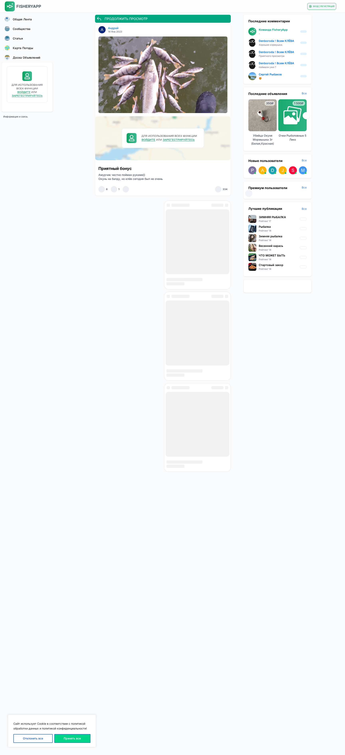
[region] (52, 731)
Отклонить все (33, 738)
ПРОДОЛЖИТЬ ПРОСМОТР (126, 19)
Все (304, 93)
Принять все (72, 738)
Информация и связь (15, 116)
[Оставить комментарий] (114, 189)
